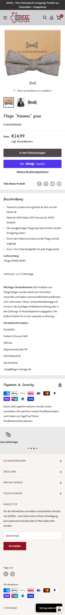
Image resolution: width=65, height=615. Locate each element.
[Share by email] (59, 183)
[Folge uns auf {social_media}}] (5, 574)
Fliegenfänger (12, 124)
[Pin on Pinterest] (46, 183)
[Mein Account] (51, 17)
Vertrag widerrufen (49, 607)
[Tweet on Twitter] (52, 183)
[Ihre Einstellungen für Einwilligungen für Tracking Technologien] (59, 609)
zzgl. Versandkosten (22, 141)
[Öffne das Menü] (5, 17)
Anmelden (15, 546)
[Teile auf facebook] (39, 183)
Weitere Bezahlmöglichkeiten (32, 171)
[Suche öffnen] (45, 17)
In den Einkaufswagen (32, 152)
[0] (59, 18)
